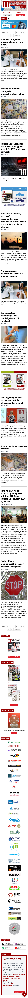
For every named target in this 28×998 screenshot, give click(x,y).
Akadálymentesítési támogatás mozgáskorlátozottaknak (13, 91)
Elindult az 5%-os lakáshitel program (14, 447)
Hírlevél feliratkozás (7, 12)
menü (4, 18)
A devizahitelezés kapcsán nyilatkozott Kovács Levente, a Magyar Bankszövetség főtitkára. (13, 303)
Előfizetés (10, 656)
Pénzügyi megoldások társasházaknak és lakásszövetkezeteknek (12, 400)
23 (8, 35)
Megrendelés (14, 705)
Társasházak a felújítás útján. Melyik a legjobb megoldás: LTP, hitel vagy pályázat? (13, 148)
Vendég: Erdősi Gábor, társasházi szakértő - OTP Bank (14, 179)
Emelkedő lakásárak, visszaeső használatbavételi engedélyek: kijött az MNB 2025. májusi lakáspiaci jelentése (13, 220)
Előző (3, 32)
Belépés (21, 15)
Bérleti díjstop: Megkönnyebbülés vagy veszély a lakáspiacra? (12, 564)
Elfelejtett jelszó (20, 12)
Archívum (17, 656)
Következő (17, 35)
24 (11, 35)
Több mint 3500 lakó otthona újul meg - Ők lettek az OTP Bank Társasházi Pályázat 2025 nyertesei (13, 496)
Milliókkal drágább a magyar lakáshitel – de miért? (12, 42)
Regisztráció (7, 15)
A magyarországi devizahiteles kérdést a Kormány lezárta (12, 274)
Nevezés (14, 733)
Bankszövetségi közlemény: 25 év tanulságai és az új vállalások (10, 317)
